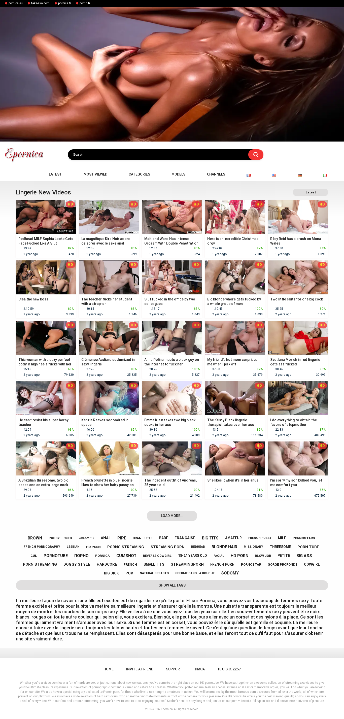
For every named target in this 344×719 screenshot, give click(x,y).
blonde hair (224, 546)
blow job (263, 556)
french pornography (42, 547)
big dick (111, 573)
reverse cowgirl (157, 556)
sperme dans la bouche (195, 573)
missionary (253, 547)
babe (163, 538)
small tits (154, 564)
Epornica (167, 709)
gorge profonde (282, 564)
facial (219, 556)
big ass (304, 555)
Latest (55, 174)
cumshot (126, 555)
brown (35, 538)
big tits (210, 538)
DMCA (200, 669)
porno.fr (85, 3)
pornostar (251, 564)
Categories (139, 174)
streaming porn (168, 547)
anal (106, 538)
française (185, 538)
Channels (216, 174)
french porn (222, 564)
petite (284, 556)
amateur (233, 538)
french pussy (259, 538)
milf (282, 538)
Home (22, 174)
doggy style (76, 564)
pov (129, 573)
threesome (280, 547)
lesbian (73, 547)
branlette (143, 538)
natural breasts (154, 573)
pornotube (56, 555)
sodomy (230, 573)
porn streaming (40, 564)
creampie (86, 538)
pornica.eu (16, 3)
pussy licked (60, 538)
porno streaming (125, 547)
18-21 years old (192, 556)
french (130, 564)
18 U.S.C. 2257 (229, 669)
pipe (121, 538)
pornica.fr (64, 3)
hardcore (107, 564)
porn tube (308, 547)
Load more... (172, 516)
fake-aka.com (40, 3)
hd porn (93, 547)
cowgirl (312, 564)
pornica (102, 556)
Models (178, 174)
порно (81, 555)
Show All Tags (172, 585)
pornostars (304, 538)
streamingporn (187, 564)
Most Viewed (95, 174)
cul (33, 556)
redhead (198, 547)
